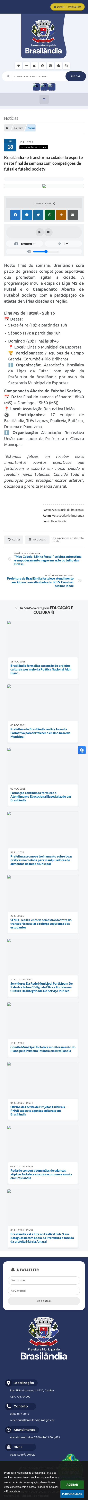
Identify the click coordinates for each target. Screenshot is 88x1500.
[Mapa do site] (58, 65)
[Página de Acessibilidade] (66, 65)
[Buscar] (75, 76)
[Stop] (48, 232)
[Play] (40, 232)
